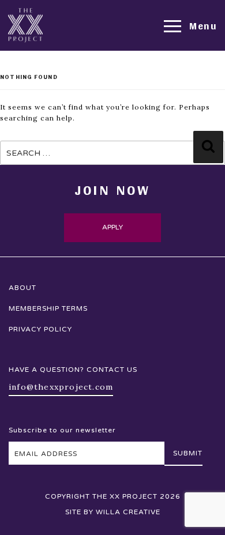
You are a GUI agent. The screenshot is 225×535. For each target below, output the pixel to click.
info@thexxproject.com (61, 387)
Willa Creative (128, 512)
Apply (112, 227)
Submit (187, 453)
